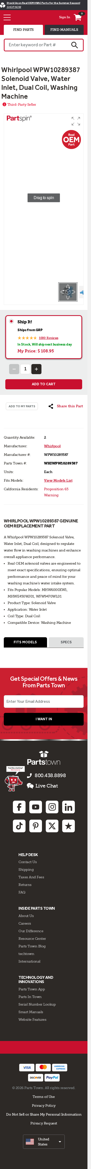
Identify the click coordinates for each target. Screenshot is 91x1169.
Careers (24, 923)
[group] (43, 198)
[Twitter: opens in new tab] (52, 826)
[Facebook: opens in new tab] (19, 807)
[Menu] (7, 17)
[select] (44, 1142)
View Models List (58, 480)
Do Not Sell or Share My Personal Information (43, 1114)
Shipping (26, 869)
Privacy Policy (44, 1105)
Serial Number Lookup (37, 1004)
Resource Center (32, 939)
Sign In (64, 17)
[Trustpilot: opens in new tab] (68, 826)
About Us (26, 916)
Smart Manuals (30, 1012)
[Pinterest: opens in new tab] (35, 826)
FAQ (22, 892)
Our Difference (30, 931)
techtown (26, 954)
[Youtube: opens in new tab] (35, 807)
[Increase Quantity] (36, 369)
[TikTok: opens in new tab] (19, 826)
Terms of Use (44, 1097)
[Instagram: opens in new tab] (52, 807)
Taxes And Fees (31, 877)
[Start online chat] (15, 778)
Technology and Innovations (35, 979)
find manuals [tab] (64, 30)
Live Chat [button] (46, 786)
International (29, 961)
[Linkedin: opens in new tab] (68, 807)
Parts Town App (31, 989)
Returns (25, 885)
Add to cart (44, 384)
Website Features (32, 1019)
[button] (75, 121)
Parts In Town (30, 997)
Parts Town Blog (32, 946)
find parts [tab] (23, 30)
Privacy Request (43, 1123)
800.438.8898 (50, 775)
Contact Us (27, 862)
